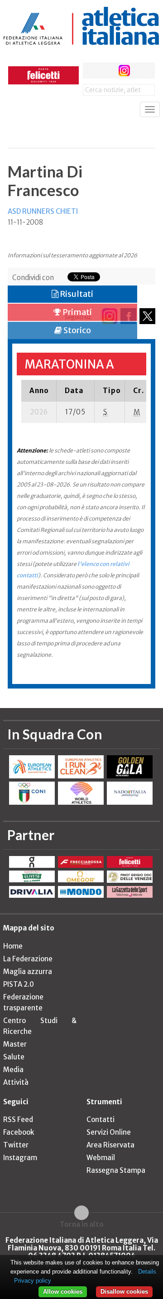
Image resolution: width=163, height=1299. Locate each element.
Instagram (20, 1157)
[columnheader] (39, 390)
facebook (90, 70)
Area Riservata (110, 1145)
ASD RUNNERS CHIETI (43, 211)
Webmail (100, 1157)
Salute (13, 1057)
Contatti (100, 1119)
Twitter (16, 1145)
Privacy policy (32, 1280)
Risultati (75, 294)
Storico (76, 330)
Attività (16, 1082)
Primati (76, 312)
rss (141, 70)
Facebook (18, 1132)
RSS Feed (18, 1119)
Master (15, 1044)
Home (13, 946)
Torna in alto (82, 1224)
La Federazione (28, 959)
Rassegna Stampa (115, 1170)
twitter (107, 70)
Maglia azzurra (27, 971)
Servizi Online (108, 1132)
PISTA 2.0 (18, 984)
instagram (124, 70)
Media (13, 1069)
